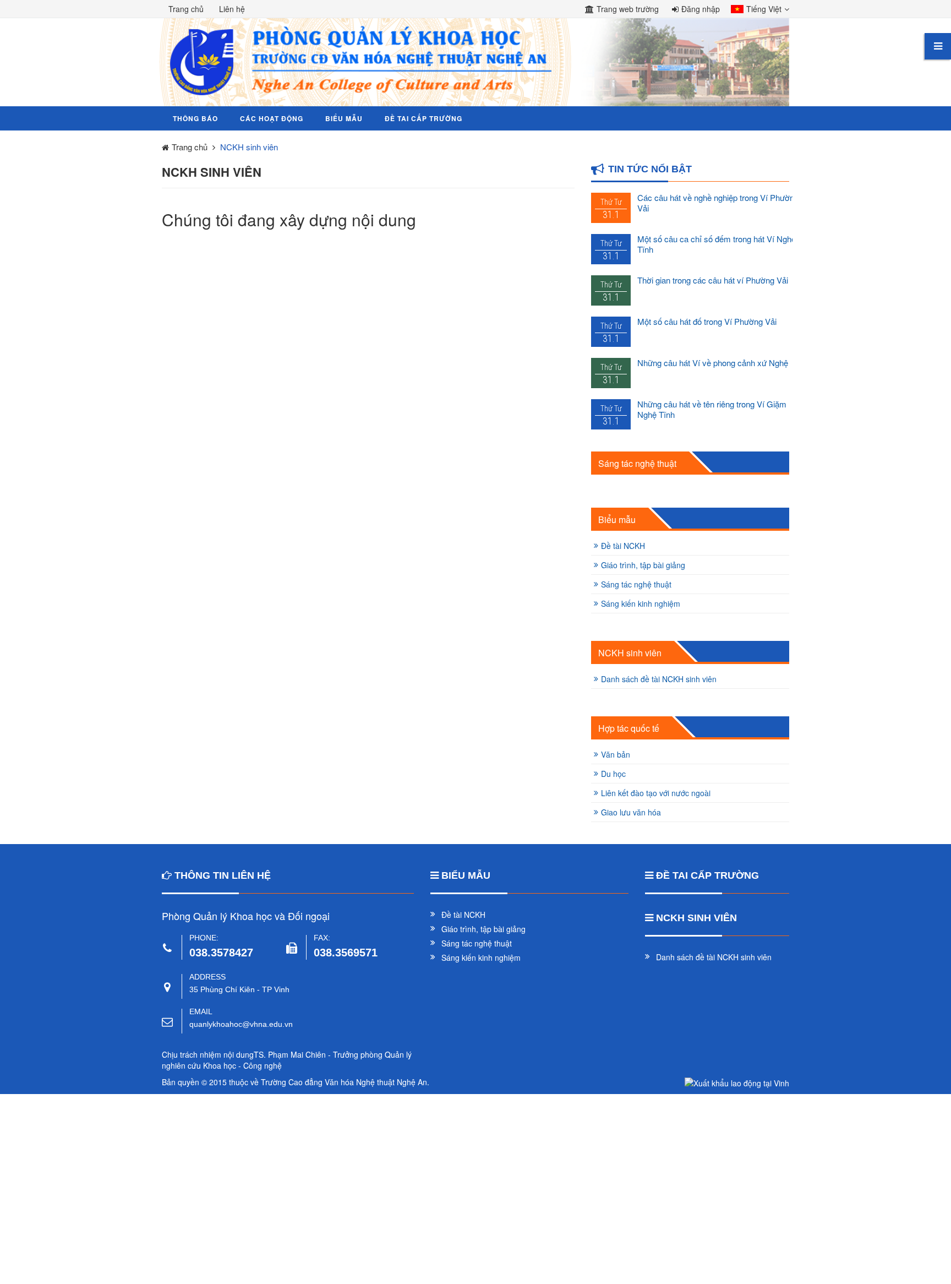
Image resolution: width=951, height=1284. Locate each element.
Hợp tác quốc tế (628, 728)
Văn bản (615, 754)
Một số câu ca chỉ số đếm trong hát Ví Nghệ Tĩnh (716, 244)
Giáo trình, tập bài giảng (643, 564)
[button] (757, 10)
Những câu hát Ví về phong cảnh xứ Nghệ (712, 362)
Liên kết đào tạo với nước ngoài (655, 792)
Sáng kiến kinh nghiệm (640, 603)
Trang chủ (186, 8)
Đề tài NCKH (623, 545)
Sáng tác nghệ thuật (637, 463)
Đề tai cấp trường (707, 875)
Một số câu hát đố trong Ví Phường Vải (707, 321)
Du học (613, 773)
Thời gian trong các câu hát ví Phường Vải (712, 280)
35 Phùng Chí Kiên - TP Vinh (239, 989)
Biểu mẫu (617, 519)
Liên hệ (232, 8)
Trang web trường (628, 9)
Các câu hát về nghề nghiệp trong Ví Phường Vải (718, 203)
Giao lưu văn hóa (631, 812)
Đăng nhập (700, 9)
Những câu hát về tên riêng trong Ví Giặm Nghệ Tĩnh (711, 409)
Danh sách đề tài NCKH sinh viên (659, 678)
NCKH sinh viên (630, 653)
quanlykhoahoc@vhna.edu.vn (241, 1024)
